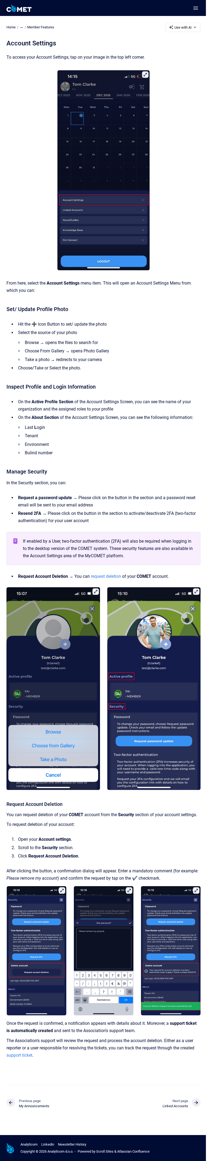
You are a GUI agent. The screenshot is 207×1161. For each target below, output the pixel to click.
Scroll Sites (104, 1151)
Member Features (40, 27)
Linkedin (47, 1144)
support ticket (19, 1055)
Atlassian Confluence (133, 1151)
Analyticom (28, 1144)
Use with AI (183, 27)
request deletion (106, 576)
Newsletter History (72, 1144)
